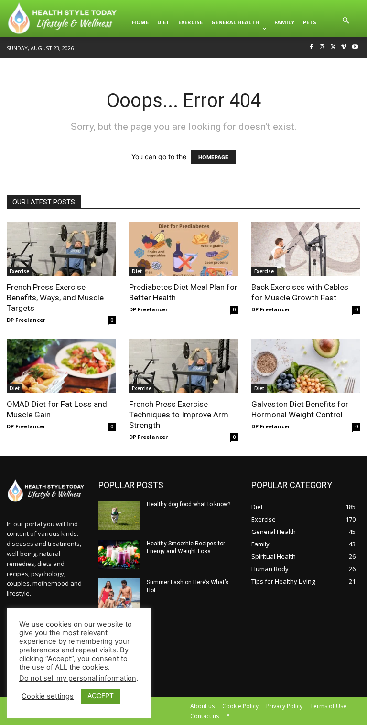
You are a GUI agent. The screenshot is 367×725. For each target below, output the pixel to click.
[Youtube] (354, 47)
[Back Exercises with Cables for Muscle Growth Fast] (305, 249)
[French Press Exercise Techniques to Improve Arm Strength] (183, 366)
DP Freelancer (26, 319)
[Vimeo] (343, 47)
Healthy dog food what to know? (188, 504)
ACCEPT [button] (100, 696)
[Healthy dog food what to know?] (119, 515)
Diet (137, 271)
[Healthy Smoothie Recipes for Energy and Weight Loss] (119, 554)
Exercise (19, 271)
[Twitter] (333, 47)
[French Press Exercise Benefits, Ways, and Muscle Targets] (61, 249)
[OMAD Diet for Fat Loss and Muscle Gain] (61, 366)
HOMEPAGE (213, 157)
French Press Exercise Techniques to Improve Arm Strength (178, 414)
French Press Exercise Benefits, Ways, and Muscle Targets (55, 297)
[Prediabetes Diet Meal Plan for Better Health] (183, 249)
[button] (346, 22)
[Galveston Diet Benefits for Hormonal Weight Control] (305, 366)
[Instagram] (322, 47)
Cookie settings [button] (48, 696)
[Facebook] (311, 47)
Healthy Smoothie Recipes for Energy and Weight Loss (186, 547)
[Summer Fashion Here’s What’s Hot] (119, 593)
